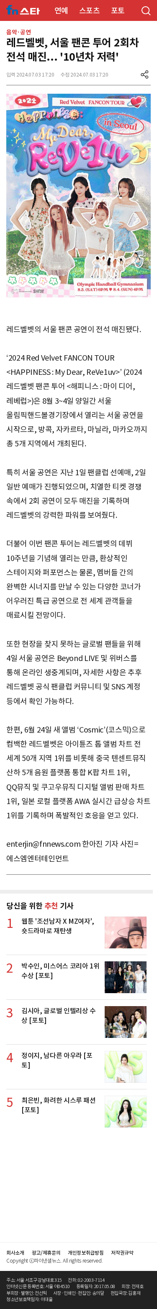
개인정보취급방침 (85, 1253)
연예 (61, 10)
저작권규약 (122, 1253)
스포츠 (89, 10)
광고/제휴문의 (46, 1253)
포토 (118, 10)
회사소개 (15, 1253)
